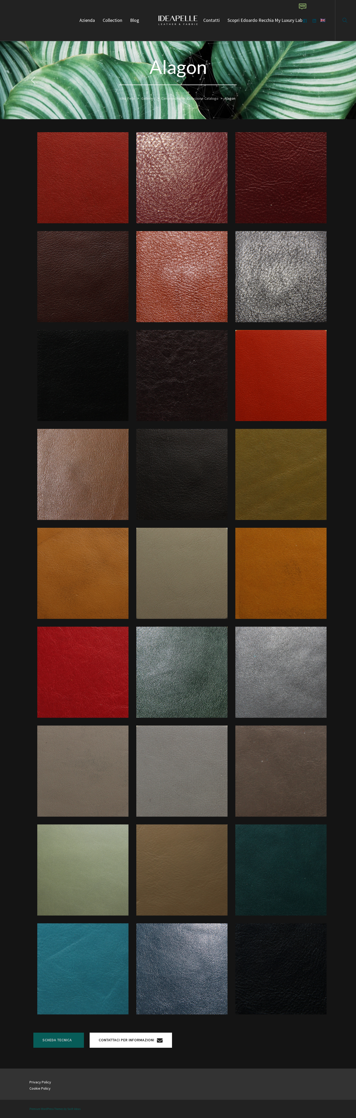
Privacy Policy (40, 1082)
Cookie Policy (40, 1088)
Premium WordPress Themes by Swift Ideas (55, 1109)
